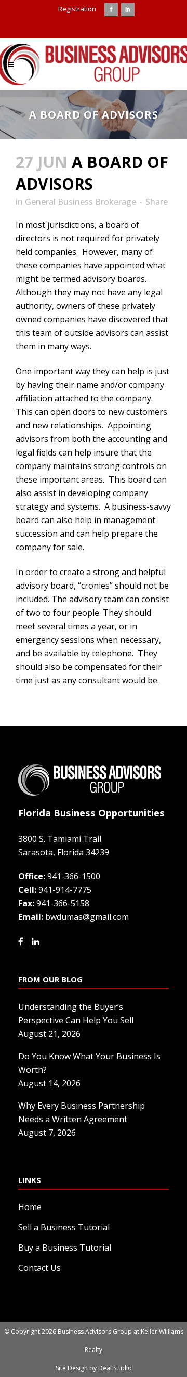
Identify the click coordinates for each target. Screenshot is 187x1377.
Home (30, 1207)
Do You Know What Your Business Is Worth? (89, 1062)
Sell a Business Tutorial (64, 1227)
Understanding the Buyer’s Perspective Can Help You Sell (75, 1013)
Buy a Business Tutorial (64, 1247)
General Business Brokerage (80, 201)
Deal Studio (115, 1367)
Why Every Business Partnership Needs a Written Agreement (81, 1112)
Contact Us (39, 1268)
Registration (77, 9)
